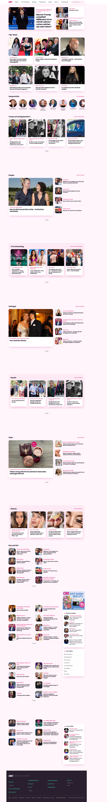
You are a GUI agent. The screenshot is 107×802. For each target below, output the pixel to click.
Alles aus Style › (81, 437)
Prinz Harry (66, 674)
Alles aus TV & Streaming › (77, 246)
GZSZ (65, 671)
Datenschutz (21, 797)
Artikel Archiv (15, 797)
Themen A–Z (70, 783)
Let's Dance (67, 662)
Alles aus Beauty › (78, 508)
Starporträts (42, 2)
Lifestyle (51, 784)
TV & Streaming (25, 2)
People (16, 2)
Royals (50, 2)
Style (56, 2)
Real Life (11, 785)
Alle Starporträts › (81, 96)
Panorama (51, 787)
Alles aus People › (81, 175)
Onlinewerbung (46, 797)
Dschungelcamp (68, 657)
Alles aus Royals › (79, 377)
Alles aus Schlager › (80, 306)
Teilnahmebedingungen (61, 797)
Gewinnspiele (65, 2)
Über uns (52, 797)
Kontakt (33, 797)
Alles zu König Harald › (79, 116)
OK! (10, 2)
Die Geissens (67, 660)
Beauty (30, 790)
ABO (10, 797)
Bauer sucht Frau (68, 654)
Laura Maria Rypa (68, 665)
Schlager (34, 2)
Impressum (28, 797)
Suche (68, 785)
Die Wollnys (67, 668)
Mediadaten (38, 797)
